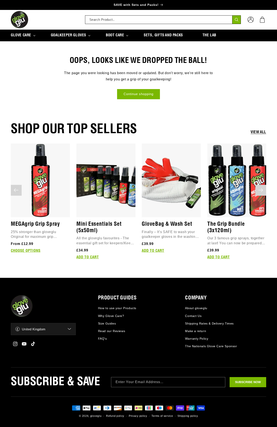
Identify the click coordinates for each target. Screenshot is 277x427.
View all (258, 132)
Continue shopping (138, 94)
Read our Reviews (111, 331)
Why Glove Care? (111, 316)
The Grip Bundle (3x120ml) (226, 227)
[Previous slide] (16, 190)
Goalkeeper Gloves (68, 35)
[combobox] (163, 19)
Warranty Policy (196, 338)
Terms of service (162, 415)
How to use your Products (117, 308)
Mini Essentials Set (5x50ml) (98, 227)
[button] (262, 19)
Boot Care (115, 35)
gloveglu (96, 415)
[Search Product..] (236, 19)
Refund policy (115, 415)
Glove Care (21, 35)
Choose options (25, 251)
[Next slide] (260, 190)
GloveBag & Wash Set (167, 224)
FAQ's (102, 338)
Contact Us (193, 316)
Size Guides (107, 323)
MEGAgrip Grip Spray (35, 224)
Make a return (195, 331)
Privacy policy (138, 415)
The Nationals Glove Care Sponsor (211, 346)
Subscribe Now (248, 382)
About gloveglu (196, 308)
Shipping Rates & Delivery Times (209, 323)
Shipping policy (187, 415)
